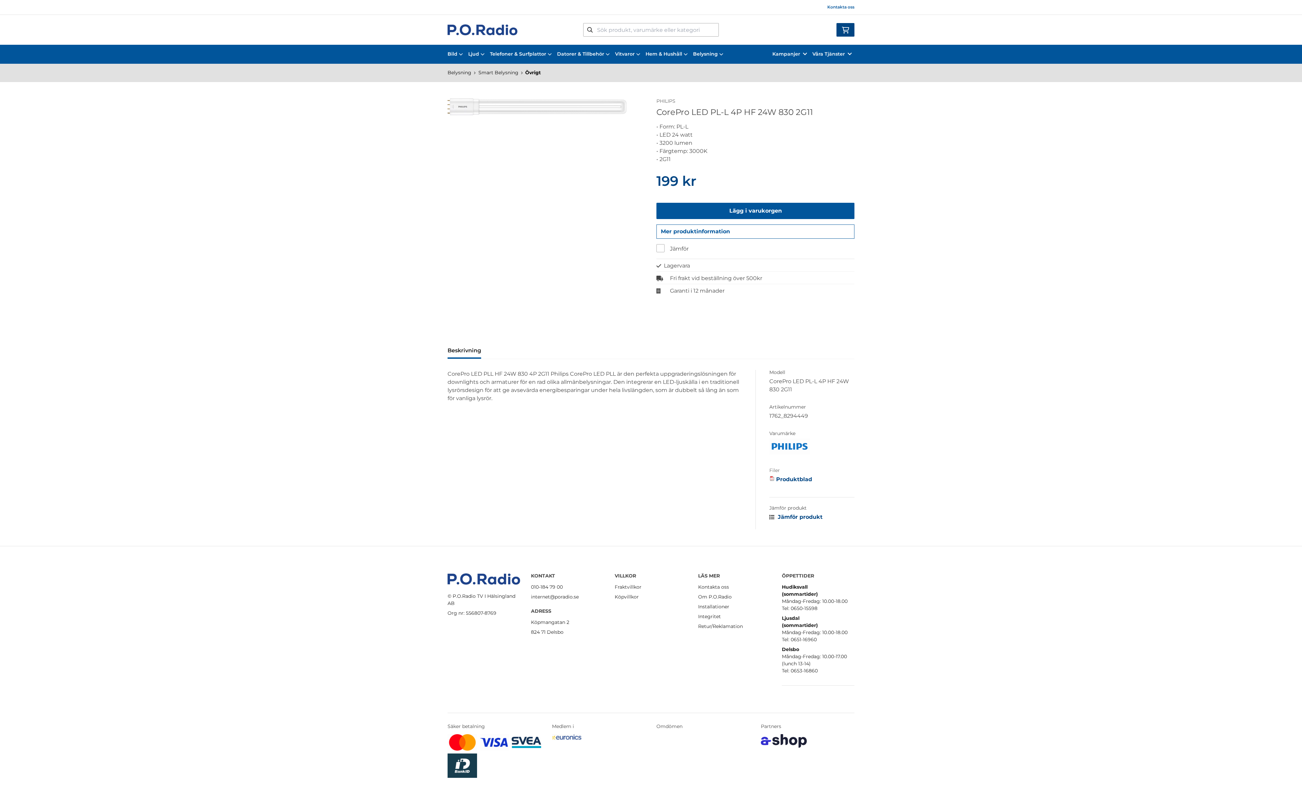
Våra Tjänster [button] (828, 54)
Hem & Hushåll (664, 54)
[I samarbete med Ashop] (784, 741)
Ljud (473, 54)
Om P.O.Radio (715, 597)
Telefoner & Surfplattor (518, 54)
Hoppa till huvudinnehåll (648, 9)
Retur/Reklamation (720, 626)
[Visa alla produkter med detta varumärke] (811, 446)
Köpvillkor (627, 597)
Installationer (713, 607)
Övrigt (533, 73)
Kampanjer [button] (786, 54)
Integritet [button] (709, 616)
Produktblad (794, 479)
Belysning (705, 54)
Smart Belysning (498, 73)
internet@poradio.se (555, 597)
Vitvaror (625, 54)
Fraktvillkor (628, 587)
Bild (452, 54)
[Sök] (590, 30)
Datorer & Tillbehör (580, 54)
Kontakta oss (840, 6)
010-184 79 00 (547, 587)
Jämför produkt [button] (799, 517)
